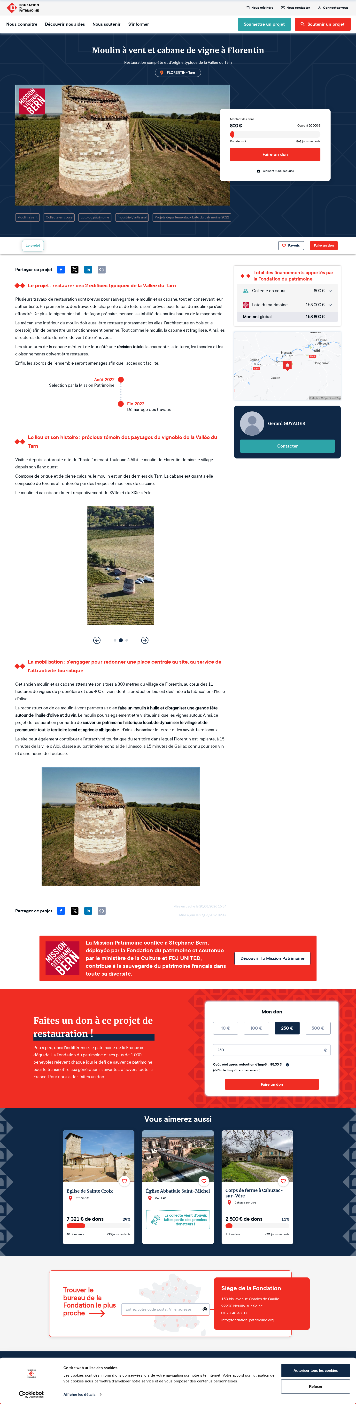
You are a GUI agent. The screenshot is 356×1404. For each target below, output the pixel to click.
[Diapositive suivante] (144, 640)
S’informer (138, 24)
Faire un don (275, 154)
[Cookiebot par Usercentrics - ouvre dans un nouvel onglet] (31, 1394)
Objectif (308, 125)
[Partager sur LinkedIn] (88, 269)
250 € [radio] (287, 1028)
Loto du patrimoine (95, 217)
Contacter (287, 446)
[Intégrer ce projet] (102, 269)
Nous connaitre (21, 24)
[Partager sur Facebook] (61, 269)
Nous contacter (298, 8)
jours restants (308, 141)
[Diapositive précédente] (97, 640)
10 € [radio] (225, 1028)
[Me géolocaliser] (205, 1309)
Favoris (294, 245)
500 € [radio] (318, 1028)
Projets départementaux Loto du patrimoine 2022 (192, 217)
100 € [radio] (256, 1028)
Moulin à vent (27, 217)
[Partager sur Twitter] (74, 269)
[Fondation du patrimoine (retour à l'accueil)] (22, 8)
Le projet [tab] (33, 245)
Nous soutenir (107, 24)
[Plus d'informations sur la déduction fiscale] (287, 1065)
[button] (115, 640)
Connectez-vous (335, 8)
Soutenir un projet (326, 24)
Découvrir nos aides (65, 24)
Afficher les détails (79, 1394)
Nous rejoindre (262, 8)
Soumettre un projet (264, 24)
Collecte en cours (59, 217)
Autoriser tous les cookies (316, 1370)
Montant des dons (242, 119)
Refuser (315, 1386)
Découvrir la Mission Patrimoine (272, 958)
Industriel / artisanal (132, 217)
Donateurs (238, 141)
